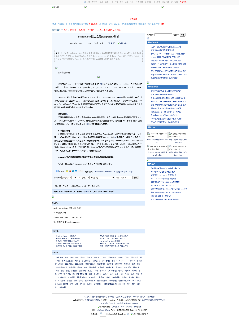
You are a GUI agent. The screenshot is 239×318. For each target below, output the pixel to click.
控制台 (108, 277)
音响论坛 (125, 19)
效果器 (82, 257)
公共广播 (109, 24)
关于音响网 (127, 297)
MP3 (128, 284)
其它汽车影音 (90, 264)
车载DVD (131, 261)
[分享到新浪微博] (70, 171)
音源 (138, 264)
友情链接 (151, 297)
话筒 (116, 274)
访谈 (149, 24)
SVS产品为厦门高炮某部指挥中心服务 (165, 68)
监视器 (101, 277)
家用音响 (76, 24)
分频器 (126, 257)
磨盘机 (105, 274)
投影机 (124, 277)
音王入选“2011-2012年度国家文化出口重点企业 (168, 54)
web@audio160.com (103, 310)
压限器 (103, 257)
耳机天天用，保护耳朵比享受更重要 (69, 246)
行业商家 (79, 19)
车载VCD (122, 261)
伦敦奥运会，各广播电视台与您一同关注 (166, 112)
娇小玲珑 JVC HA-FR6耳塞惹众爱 (163, 175)
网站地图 (136, 297)
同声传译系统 (90, 281)
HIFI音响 (84, 24)
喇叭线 (134, 271)
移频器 (120, 257)
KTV (115, 24)
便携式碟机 (98, 284)
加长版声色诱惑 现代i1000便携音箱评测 (165, 168)
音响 (131, 172)
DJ (119, 24)
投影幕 (131, 277)
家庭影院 (94, 19)
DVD (132, 274)
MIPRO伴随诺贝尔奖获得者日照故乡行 (165, 57)
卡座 (121, 274)
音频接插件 (62, 277)
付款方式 (118, 297)
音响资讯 (103, 297)
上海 (111, 2)
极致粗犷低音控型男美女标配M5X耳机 (114, 236)
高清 (86, 267)
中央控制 (61, 281)
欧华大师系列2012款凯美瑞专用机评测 (165, 200)
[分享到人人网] (76, 171)
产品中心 (71, 19)
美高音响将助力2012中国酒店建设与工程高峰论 (168, 71)
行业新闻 (63, 19)
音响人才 (117, 19)
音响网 (87, 300)
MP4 (134, 284)
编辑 (126, 2)
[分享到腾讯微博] (73, 171)
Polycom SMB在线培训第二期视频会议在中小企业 (169, 75)
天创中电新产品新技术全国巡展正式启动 (166, 47)
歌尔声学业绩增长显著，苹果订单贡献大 (166, 61)
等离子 (79, 267)
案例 (144, 24)
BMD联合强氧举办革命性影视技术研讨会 (166, 119)
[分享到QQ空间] (66, 171)
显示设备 (124, 24)
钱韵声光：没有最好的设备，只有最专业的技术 (168, 102)
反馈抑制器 (112, 257)
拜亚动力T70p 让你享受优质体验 (163, 172)
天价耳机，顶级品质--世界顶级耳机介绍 (114, 244)
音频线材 (71, 277)
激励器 (96, 257)
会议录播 (127, 303)
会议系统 (101, 24)
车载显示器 (79, 264)
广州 (116, 2)
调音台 (89, 257)
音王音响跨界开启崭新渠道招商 (162, 50)
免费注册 (139, 2)
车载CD (114, 261)
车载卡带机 (69, 264)
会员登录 (148, 2)
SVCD (82, 284)
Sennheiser (99, 172)
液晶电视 (101, 267)
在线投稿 (174, 2)
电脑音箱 (127, 264)
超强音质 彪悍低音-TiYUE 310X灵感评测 (166, 193)
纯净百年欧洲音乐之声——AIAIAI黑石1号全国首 (169, 189)
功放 (66, 257)
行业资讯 (73, 30)
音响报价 (97, 300)
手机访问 (123, 43)
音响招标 (134, 303)
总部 (101, 2)
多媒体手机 (62, 287)
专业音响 (69, 24)
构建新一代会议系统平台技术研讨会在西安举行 (168, 64)
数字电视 (92, 267)
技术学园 (102, 19)
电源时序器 (96, 261)
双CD (91, 274)
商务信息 (95, 297)
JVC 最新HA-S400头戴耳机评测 (162, 186)
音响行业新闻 (122, 172)
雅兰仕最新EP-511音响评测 (161, 196)
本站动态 (111, 297)
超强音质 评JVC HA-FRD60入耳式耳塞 (165, 182)
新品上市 (82, 30)
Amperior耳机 (109, 172)
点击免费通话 (92, 2)
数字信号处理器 (67, 261)
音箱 (72, 257)
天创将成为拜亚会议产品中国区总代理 (165, 122)
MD (137, 274)
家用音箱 (110, 264)
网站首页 (55, 19)
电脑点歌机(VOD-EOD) (127, 281)
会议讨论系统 (79, 281)
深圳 (121, 2)
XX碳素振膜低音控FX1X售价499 (68, 239)
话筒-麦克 (134, 257)
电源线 (127, 271)
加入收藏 (165, 2)
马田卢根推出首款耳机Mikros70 (67, 241)
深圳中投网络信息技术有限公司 (153, 300)
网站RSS (143, 297)
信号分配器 (86, 261)
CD (119, 284)
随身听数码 (133, 24)
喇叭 (77, 257)
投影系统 (72, 267)
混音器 (69, 281)
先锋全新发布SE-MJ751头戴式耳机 (68, 244)
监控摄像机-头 (81, 277)
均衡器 (77, 261)
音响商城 (86, 19)
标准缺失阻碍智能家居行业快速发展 (164, 78)
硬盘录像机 (93, 277)
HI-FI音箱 (67, 274)
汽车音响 (61, 24)
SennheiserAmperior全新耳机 (66, 236)
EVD (71, 284)
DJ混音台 (97, 274)
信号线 (120, 271)
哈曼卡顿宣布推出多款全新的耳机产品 (114, 246)
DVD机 (89, 284)
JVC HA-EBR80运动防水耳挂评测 (163, 179)
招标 (153, 24)
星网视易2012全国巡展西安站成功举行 (165, 115)
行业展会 (110, 19)
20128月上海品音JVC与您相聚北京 (112, 239)
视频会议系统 (102, 281)
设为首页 (157, 2)
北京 (106, 2)
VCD (127, 274)
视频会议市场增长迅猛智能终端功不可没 (166, 108)
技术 (131, 2)
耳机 (140, 24)
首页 (65, 30)
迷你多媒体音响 (61, 267)
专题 (157, 24)
